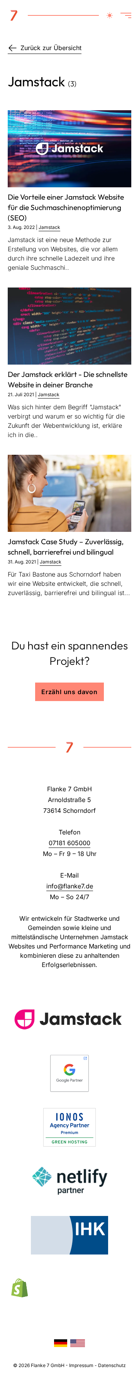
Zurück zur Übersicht (50, 48)
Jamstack (49, 227)
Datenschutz (112, 1365)
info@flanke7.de (69, 886)
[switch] (110, 15)
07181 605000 (69, 843)
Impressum (81, 1365)
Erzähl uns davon (69, 692)
